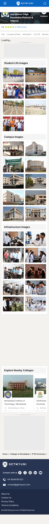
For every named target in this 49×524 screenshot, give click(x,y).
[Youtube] (40, 473)
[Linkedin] (35, 473)
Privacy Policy (7, 501)
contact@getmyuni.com (18, 484)
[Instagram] (30, 473)
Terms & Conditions (10, 505)
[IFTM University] (5, 15)
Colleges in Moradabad (19, 454)
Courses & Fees (13, 34)
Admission (26, 34)
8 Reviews (22, 27)
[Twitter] (25, 473)
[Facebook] (20, 473)
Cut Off (36, 34)
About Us (5, 494)
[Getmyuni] (24, 3)
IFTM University (38, 454)
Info (3, 34)
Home (4, 454)
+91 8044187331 (15, 479)
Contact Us (6, 497)
